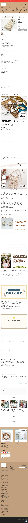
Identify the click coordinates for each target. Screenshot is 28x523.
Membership (22, 4)
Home (11, 4)
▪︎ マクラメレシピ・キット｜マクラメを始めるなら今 (15, 9)
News (16, 4)
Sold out (22, 30)
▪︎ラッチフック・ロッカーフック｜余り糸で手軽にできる (20, 10)
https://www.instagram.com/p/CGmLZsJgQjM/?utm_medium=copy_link (10, 306)
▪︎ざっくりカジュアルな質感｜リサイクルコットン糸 (6, 9)
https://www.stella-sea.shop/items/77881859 (7, 198)
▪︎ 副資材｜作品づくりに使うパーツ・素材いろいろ (16, 9)
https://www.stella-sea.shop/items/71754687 (7, 125)
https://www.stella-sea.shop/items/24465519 (8, 134)
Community (18, 4)
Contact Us (11, 470)
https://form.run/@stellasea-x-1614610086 (4, 515)
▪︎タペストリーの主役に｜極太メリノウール (13, 9)
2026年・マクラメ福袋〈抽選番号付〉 (26, 9)
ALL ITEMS (1, 8)
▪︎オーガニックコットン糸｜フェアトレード (5, 9)
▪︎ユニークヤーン (11, 8)
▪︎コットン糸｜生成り (8, 8)
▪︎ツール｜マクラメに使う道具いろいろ (18, 9)
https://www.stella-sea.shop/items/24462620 (8, 130)
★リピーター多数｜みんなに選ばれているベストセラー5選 (3, 10)
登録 (25, 467)
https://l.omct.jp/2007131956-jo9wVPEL (6, 353)
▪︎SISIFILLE (23, 8)
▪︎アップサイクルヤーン (10, 8)
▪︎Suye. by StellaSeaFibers (21, 8)
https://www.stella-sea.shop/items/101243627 (7, 207)
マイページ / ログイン (13, 469)
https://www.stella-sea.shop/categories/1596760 (7, 365)
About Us (13, 4)
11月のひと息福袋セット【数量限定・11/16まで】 (25, 9)
